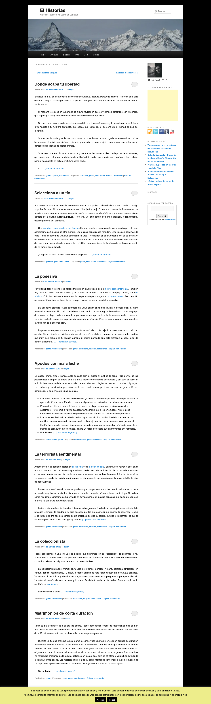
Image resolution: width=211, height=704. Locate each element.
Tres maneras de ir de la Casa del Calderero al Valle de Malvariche (162, 148)
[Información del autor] (155, 76)
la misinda (77, 466)
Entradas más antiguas (45, 72)
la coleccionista (115, 296)
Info (77, 54)
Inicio (43, 54)
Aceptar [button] (100, 699)
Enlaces (66, 54)
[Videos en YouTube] (172, 131)
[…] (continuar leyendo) (52, 168)
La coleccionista (49, 541)
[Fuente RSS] (150, 131)
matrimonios (79, 678)
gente (48, 175)
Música (96, 54)
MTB (86, 54)
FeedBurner (170, 219)
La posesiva (45, 276)
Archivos (54, 54)
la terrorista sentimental (116, 288)
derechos (84, 175)
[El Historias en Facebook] (161, 131)
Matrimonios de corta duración (63, 613)
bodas (64, 678)
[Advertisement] (163, 105)
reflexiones (64, 175)
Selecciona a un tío (52, 193)
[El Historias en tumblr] (166, 131)
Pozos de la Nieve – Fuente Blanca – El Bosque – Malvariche (160, 174)
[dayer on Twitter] (155, 131)
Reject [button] (112, 699)
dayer (71, 89)
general (49, 261)
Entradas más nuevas (127, 72)
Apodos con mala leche (56, 363)
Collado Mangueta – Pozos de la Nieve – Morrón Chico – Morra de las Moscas (162, 158)
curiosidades (51, 439)
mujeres (92, 348)
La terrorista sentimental (57, 454)
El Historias (52, 10)
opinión (55, 175)
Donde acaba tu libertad (57, 84)
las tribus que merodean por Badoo (60, 228)
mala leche (100, 175)
